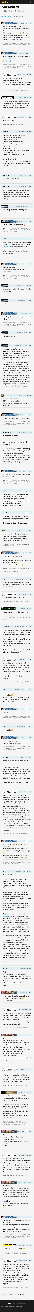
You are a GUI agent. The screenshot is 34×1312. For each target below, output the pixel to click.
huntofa (5, 757)
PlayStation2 (7, 432)
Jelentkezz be (6, 16)
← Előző (5, 11)
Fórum (25, 1306)
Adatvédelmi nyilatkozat (7, 1306)
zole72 (5, 968)
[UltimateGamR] (8, 608)
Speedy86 (6, 513)
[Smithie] (9, 1245)
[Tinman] (9, 1092)
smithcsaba (6, 175)
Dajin (4, 491)
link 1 (6, 61)
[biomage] (9, 23)
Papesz (5, 238)
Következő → (22, 11)
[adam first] (4, 206)
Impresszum (19, 1306)
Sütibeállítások (23, 1309)
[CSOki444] (7, 97)
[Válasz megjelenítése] (27, 23)
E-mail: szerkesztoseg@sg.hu (9, 1309)
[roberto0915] (9, 992)
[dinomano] (9, 74)
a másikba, (6, 247)
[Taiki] (3, 530)
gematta (5, 131)
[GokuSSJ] (2, 395)
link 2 (10, 61)
